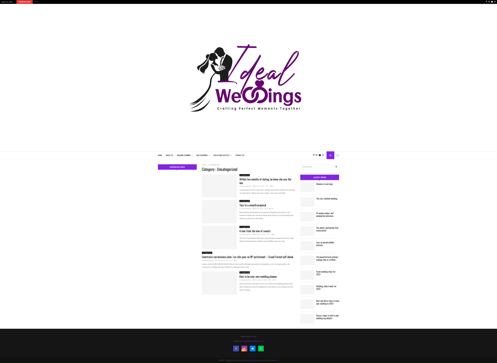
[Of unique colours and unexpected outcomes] (307, 216)
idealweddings (246, 186)
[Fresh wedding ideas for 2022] (307, 275)
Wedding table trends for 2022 (326, 288)
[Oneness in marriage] (307, 187)
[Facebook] (314, 155)
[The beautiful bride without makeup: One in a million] (307, 260)
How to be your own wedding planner (258, 276)
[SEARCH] (336, 166)
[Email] (320, 155)
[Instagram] (317, 155)
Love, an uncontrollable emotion (325, 244)
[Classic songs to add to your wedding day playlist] (307, 319)
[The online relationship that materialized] (307, 231)
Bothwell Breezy (251, 360)
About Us (169, 155)
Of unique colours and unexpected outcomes (325, 214)
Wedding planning (184, 155)
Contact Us (239, 155)
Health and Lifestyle (221, 155)
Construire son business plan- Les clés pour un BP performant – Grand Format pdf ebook (247, 257)
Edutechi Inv (274, 360)
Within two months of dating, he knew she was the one (265, 181)
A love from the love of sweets (255, 231)
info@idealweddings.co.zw (253, 341)
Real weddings (202, 155)
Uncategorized (244, 175)
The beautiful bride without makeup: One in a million (327, 258)
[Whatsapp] (323, 155)
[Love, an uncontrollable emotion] (307, 245)
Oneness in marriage (324, 184)
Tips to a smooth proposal (252, 205)
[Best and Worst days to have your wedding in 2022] (307, 304)
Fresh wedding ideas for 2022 (325, 273)
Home (160, 155)
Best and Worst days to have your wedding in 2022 (327, 302)
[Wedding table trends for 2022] (307, 289)
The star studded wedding (326, 198)
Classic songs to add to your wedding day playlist (327, 317)
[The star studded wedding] (307, 202)
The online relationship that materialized (327, 229)
